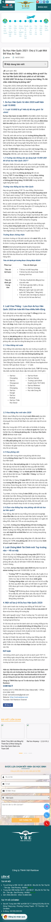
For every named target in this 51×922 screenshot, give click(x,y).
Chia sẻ (8, 705)
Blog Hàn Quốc (46, 28)
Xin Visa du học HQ (30, 30)
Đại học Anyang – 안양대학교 (38, 741)
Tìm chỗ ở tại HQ (35, 30)
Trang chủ (7, 7)
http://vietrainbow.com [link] (19, 697)
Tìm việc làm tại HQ (40, 30)
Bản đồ (32, 892)
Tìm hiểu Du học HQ (15, 30)
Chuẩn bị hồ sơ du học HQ (25, 32)
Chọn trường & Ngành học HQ (20, 31)
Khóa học (42, 7)
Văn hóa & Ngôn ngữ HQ (10, 31)
